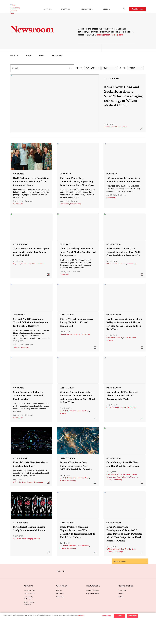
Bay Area (16, 264)
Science (123, 264)
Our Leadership (29, 590)
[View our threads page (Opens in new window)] (80, 571)
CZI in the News (120, 127)
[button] (92, 68)
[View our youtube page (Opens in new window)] (97, 571)
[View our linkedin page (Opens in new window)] (86, 571)
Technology (131, 264)
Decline (120, 615)
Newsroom (14, 55)
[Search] (124, 9)
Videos (41, 55)
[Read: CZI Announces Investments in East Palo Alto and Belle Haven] (124, 175)
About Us (47, 9)
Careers (106, 9)
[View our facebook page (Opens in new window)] (69, 571)
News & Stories (86, 9)
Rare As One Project (114, 477)
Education (59, 593)
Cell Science (111, 474)
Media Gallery (57, 55)
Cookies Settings (106, 615)
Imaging (134, 474)
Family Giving (75, 204)
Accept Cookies (132, 615)
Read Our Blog (137, 9)
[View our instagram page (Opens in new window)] (75, 571)
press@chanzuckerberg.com (110, 34)
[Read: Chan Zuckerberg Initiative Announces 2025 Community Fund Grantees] (31, 389)
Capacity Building (92, 593)
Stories (29, 55)
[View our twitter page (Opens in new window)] (92, 571)
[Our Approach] (15, 9)
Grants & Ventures (92, 590)
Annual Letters (29, 593)
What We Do (65, 9)
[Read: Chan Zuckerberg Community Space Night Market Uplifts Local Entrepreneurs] (78, 245)
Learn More (81, 615)
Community (108, 127)
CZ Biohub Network (114, 338)
